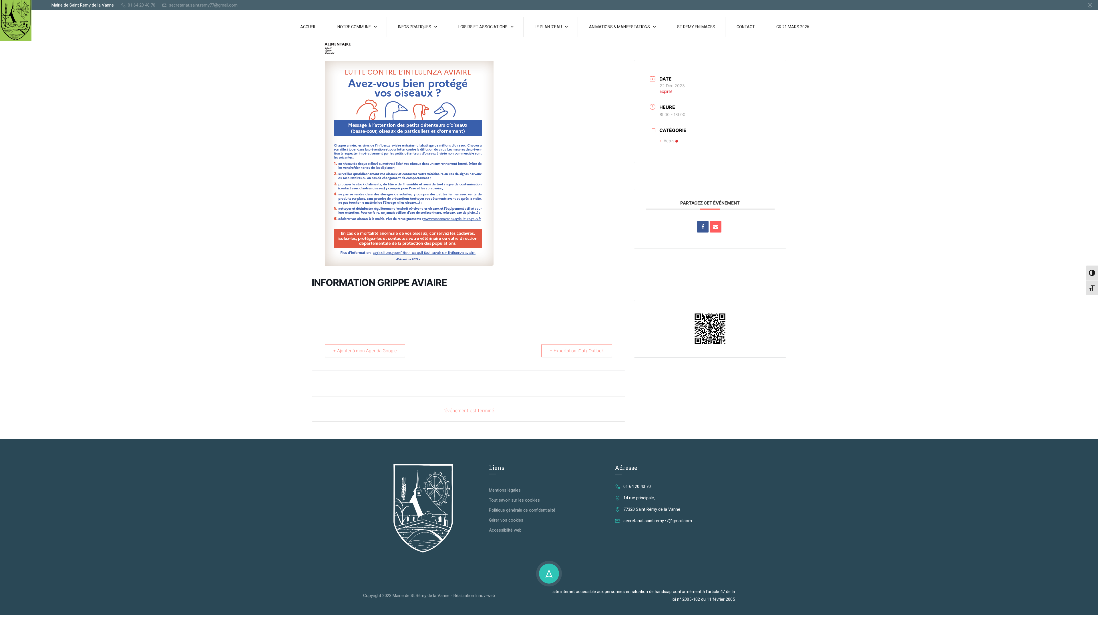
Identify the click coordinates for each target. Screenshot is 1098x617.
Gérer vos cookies (506, 520)
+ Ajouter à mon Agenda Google (365, 350)
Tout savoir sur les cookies (514, 500)
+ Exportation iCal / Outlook (577, 350)
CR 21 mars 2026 (792, 27)
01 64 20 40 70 (141, 5)
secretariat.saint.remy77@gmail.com (203, 5)
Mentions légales (505, 490)
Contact (746, 27)
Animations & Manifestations (619, 27)
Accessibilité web (505, 530)
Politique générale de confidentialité (522, 510)
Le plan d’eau (548, 27)
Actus (669, 140)
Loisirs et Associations (483, 27)
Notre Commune (354, 27)
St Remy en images (696, 27)
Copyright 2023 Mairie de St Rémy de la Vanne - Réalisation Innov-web (429, 595)
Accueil (308, 27)
